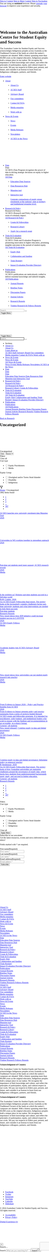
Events (3, 928)
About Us (4, 907)
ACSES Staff (5, 909)
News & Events (6, 924)
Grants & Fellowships (9, 954)
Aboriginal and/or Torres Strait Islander (24, 477)
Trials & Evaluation (8, 957)
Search (3, 1250)
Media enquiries (6, 917)
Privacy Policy (11, 1217)
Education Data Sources (10, 940)
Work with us (5, 921)
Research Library (7, 952)
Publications (5, 968)
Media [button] (2, 572)
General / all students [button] (8, 726)
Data (2, 938)
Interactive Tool (6, 947)
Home (2, 490)
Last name (8, 854)
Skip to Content (6, 1)
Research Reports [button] (7, 613)
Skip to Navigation (39, 1)
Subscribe (5, 864)
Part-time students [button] (7, 611)
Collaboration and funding (11, 961)
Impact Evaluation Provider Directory (15, 966)
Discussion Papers (7, 975)
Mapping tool (5, 945)
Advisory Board (6, 912)
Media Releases (6, 931)
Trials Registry (6, 964)
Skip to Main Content (22, 1)
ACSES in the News (8, 935)
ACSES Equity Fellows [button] (10, 623)
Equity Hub (5, 959)
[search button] (26, 339)
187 (6, 506)
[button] (24, 76)
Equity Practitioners (16, 465)
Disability (12, 480)
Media (11, 468)
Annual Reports (6, 971)
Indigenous (13, 482)
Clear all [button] (3, 458)
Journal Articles (6, 978)
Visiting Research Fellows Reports (14, 982)
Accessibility (10, 1215)
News (2, 926)
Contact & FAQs (7, 919)
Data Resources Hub (8, 942)
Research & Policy (7, 949)
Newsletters (5, 933)
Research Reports (7, 980)
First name (9, 849)
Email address (10, 859)
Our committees (6, 914)
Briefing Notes (6, 973)
